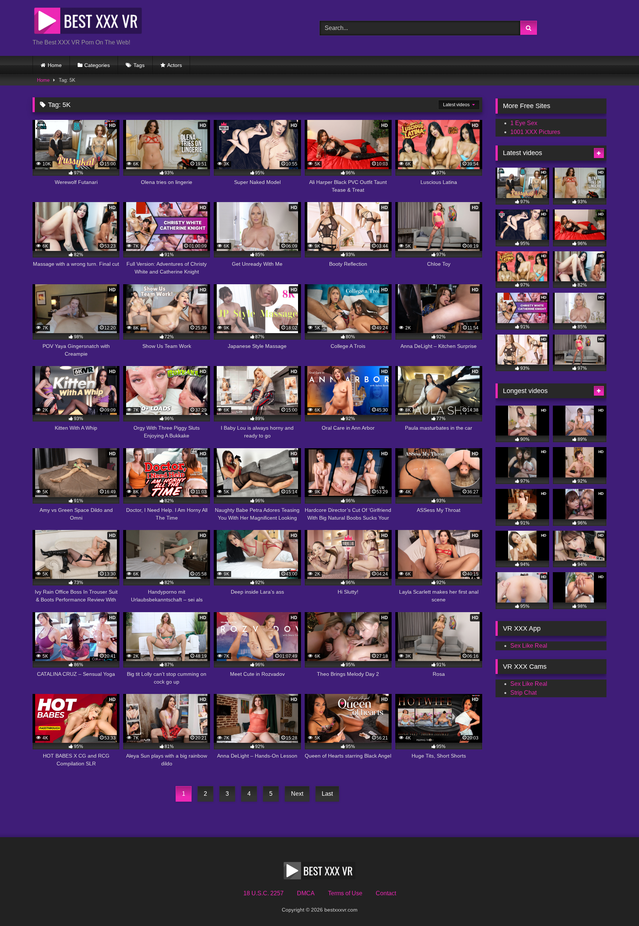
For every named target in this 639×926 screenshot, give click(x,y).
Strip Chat (523, 693)
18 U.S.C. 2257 (263, 893)
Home (55, 65)
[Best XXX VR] (88, 22)
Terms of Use (345, 893)
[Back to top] (616, 904)
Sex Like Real (528, 646)
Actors (174, 65)
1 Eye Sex (523, 123)
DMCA (306, 893)
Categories (97, 65)
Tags (139, 65)
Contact (386, 893)
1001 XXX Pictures (535, 132)
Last (327, 794)
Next (297, 794)
